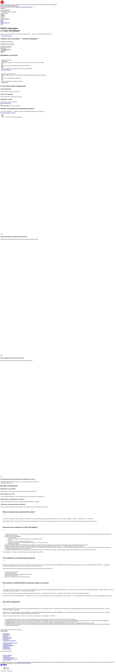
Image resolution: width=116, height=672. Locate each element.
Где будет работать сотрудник (7, 44)
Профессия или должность (7, 41)
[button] (2, 20)
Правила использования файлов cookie (23, 7)
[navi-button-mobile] (2, 24)
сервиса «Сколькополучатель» (43, 612)
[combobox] (7, 43)
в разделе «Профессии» (57, 612)
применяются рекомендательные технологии (27, 662)
